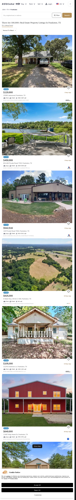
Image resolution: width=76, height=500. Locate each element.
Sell (39, 4)
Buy (22, 4)
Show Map (37, 446)
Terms (5, 478)
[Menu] (70, 4)
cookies (8, 476)
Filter (58, 15)
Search (67, 15)
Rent (31, 4)
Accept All (37, 485)
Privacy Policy (14, 478)
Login (50, 4)
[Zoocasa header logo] (11, 4)
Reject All (37, 490)
